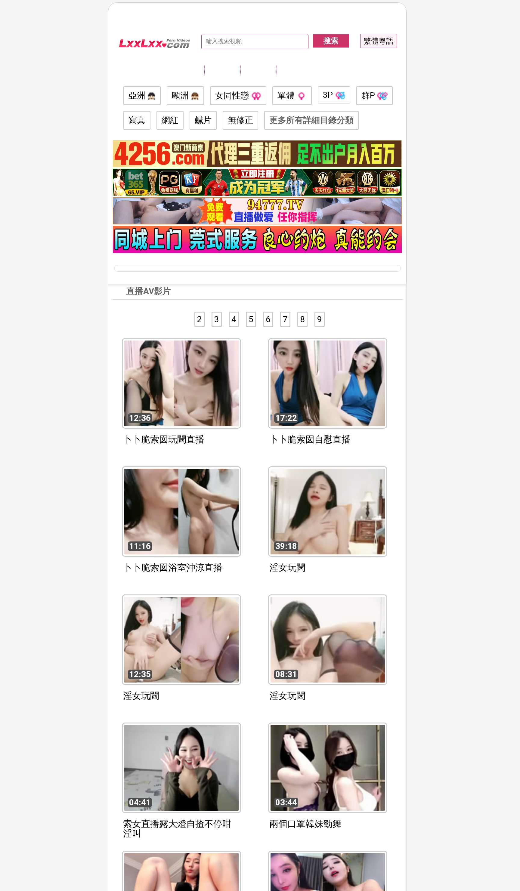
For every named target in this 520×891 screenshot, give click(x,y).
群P (369, 95)
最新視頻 (258, 70)
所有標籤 (222, 70)
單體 (286, 95)
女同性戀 (233, 95)
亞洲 (137, 95)
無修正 (240, 120)
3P (329, 95)
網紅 (170, 120)
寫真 (136, 120)
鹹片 (203, 120)
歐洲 (181, 95)
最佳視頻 (294, 70)
